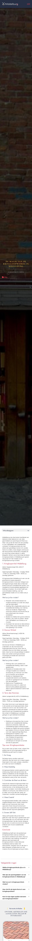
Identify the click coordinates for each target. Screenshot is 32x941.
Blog (5, 277)
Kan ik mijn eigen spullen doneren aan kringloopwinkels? (16, 897)
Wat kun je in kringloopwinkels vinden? (16, 883)
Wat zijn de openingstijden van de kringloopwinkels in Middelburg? (16, 876)
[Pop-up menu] (28, 4)
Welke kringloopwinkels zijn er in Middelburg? (16, 868)
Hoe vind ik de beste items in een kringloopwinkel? (16, 890)
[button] (28, 530)
